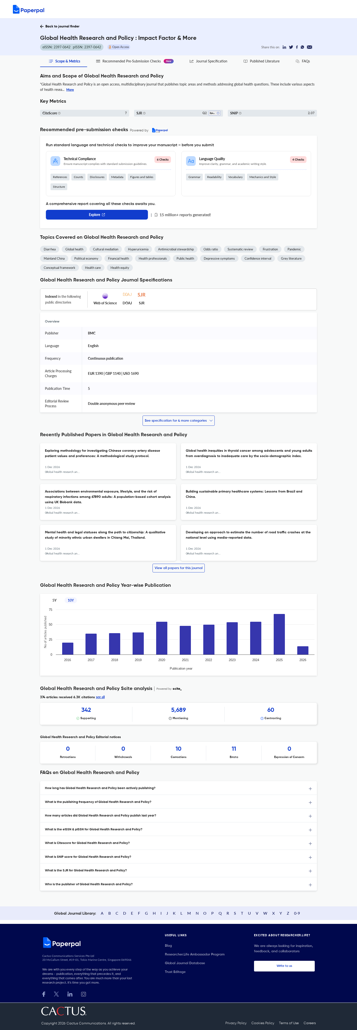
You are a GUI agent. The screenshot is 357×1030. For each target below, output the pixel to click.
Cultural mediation (105, 249)
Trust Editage (175, 972)
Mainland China (54, 258)
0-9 (297, 913)
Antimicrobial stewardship (176, 249)
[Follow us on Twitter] (56, 993)
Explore (94, 215)
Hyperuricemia (138, 249)
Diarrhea (50, 249)
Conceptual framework (59, 268)
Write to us (284, 966)
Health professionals (153, 258)
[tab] (178, 788)
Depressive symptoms (219, 258)
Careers (310, 1023)
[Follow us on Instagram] (83, 993)
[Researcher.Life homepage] (89, 942)
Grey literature (291, 258)
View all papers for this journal (179, 568)
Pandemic (294, 249)
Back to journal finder (62, 26)
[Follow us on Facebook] (43, 993)
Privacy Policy (235, 1023)
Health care (93, 268)
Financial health (118, 258)
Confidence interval (258, 258)
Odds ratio (211, 249)
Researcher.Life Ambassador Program (195, 954)
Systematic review (240, 249)
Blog (168, 945)
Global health (74, 249)
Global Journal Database (185, 963)
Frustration (270, 249)
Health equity (119, 268)
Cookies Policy (262, 1023)
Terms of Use (289, 1023)
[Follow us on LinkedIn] (70, 993)
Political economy (86, 258)
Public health (185, 258)
